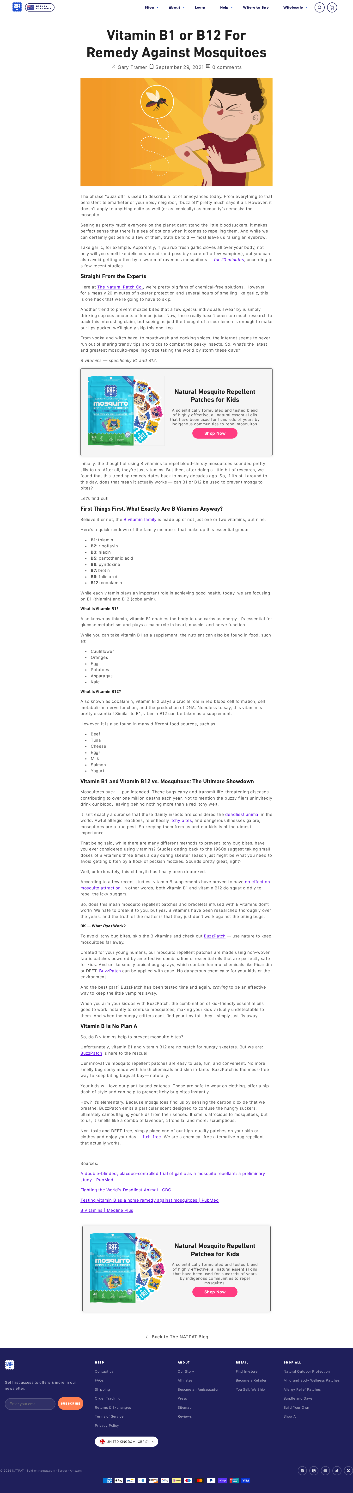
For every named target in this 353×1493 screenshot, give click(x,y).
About (184, 1362)
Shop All (292, 1362)
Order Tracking (108, 1398)
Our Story (186, 1371)
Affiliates (185, 1380)
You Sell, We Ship (250, 1389)
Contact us (104, 1371)
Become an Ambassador (198, 1389)
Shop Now (215, 433)
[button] (151, 7)
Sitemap (185, 1407)
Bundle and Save (298, 1398)
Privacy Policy (107, 1425)
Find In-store (247, 1371)
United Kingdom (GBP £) (128, 1442)
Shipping (102, 1389)
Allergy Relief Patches (302, 1389)
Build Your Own (296, 1407)
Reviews (185, 1416)
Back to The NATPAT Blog (180, 1336)
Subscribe (70, 1403)
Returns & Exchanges (113, 1407)
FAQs (99, 1380)
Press (182, 1398)
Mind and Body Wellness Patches (312, 1380)
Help (99, 1362)
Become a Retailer (251, 1380)
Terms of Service (109, 1416)
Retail (242, 1362)
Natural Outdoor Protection (307, 1371)
